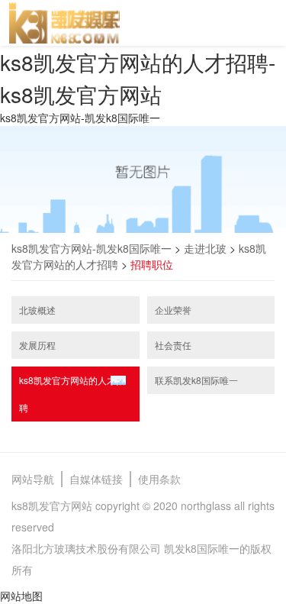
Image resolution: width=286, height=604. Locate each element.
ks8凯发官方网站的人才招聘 (72, 393)
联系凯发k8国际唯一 (196, 379)
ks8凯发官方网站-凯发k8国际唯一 (80, 117)
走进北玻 (205, 248)
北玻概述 (37, 309)
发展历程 (37, 344)
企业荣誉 (173, 309)
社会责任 (173, 344)
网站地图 (21, 595)
